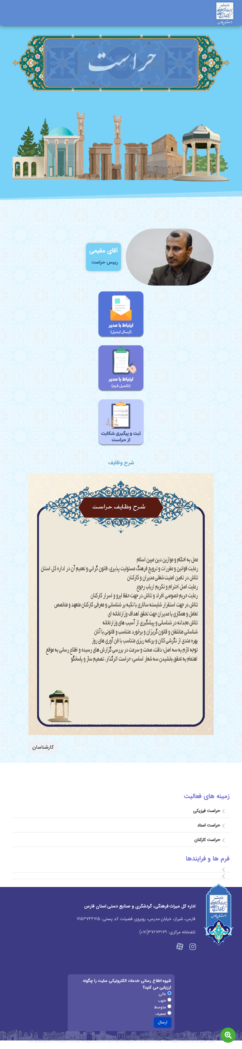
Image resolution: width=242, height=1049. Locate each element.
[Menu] (10, 17)
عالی (162, 994)
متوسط (160, 1007)
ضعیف (161, 1014)
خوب (162, 1000)
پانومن (109, 1046)
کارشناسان (43, 747)
